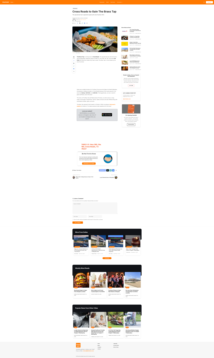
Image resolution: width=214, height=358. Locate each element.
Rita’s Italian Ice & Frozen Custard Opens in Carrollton (135, 55)
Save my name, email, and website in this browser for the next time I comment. (88, 219)
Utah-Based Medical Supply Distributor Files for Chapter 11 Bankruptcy (132, 331)
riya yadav (76, 253)
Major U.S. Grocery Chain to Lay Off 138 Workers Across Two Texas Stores (81, 250)
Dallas (76, 287)
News (76, 327)
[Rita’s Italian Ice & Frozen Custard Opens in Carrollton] (124, 57)
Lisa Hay (136, 57)
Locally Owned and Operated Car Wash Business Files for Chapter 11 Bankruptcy (81, 331)
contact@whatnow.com (88, 350)
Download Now (131, 124)
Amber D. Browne (83, 19)
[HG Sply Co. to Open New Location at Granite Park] (124, 38)
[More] (87, 23)
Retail (107, 2)
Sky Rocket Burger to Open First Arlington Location (135, 67)
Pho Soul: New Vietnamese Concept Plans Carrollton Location (135, 49)
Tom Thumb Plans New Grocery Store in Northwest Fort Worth (135, 30)
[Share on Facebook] (77, 23)
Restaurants (102, 2)
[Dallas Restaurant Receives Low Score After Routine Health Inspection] (115, 241)
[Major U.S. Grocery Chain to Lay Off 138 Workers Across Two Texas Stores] (81, 241)
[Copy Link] (82, 23)
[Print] (84, 23)
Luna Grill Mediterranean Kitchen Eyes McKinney (135, 61)
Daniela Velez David (138, 33)
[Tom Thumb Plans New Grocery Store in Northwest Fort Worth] (124, 31)
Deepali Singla (94, 253)
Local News (77, 246)
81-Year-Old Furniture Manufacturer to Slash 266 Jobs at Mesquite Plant (98, 250)
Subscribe (209, 2)
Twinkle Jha (128, 252)
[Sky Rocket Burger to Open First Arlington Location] (124, 68)
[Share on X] (80, 23)
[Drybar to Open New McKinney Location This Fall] (124, 44)
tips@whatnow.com (126, 98)
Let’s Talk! (131, 85)
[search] (204, 2)
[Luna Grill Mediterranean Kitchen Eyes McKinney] (124, 62)
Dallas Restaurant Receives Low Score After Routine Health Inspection (115, 250)
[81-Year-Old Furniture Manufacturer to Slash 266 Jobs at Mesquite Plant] (98, 241)
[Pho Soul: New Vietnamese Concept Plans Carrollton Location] (124, 50)
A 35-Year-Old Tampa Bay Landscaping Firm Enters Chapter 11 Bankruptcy (114, 331)
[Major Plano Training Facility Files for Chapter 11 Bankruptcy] (132, 241)
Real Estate (113, 2)
